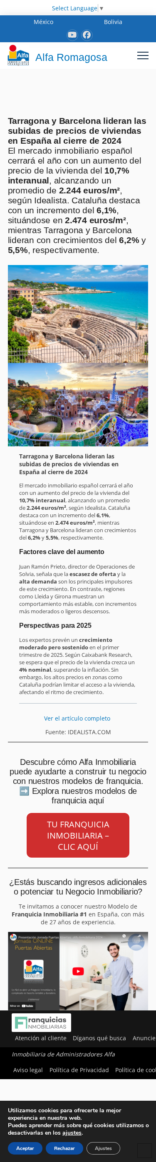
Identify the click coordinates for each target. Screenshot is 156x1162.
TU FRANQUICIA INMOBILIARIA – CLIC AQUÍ (78, 835)
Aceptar (25, 1148)
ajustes (72, 1133)
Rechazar (64, 1148)
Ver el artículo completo (78, 718)
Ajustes (103, 1148)
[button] (143, 55)
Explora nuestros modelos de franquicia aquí (84, 795)
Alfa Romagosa (71, 57)
